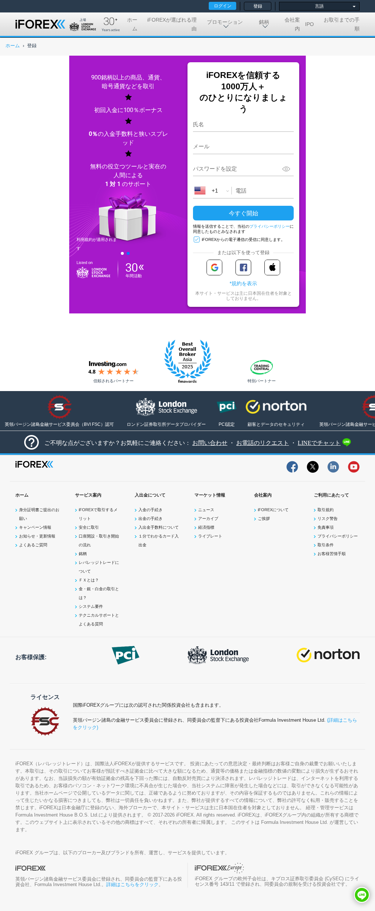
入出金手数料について (158, 527)
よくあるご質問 (33, 545)
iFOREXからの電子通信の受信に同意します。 (243, 239)
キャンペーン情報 (35, 527)
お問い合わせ (209, 443)
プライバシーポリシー (269, 226)
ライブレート (210, 536)
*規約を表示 (243, 283)
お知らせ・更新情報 (37, 536)
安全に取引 (89, 527)
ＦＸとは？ (89, 580)
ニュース (206, 509)
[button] (362, 895)
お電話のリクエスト (262, 443)
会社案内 (292, 24)
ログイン (222, 5)
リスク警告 (328, 518)
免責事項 (326, 527)
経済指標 (206, 527)
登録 (257, 6)
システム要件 (91, 606)
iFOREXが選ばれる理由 (172, 24)
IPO (309, 24)
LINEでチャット (319, 443)
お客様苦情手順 (332, 553)
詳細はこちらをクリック (132, 884)
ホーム (132, 24)
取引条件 (326, 545)
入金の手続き (150, 509)
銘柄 (83, 553)
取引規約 (326, 509)
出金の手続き (150, 518)
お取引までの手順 (342, 24)
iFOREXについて (273, 509)
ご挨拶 (264, 518)
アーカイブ (208, 518)
